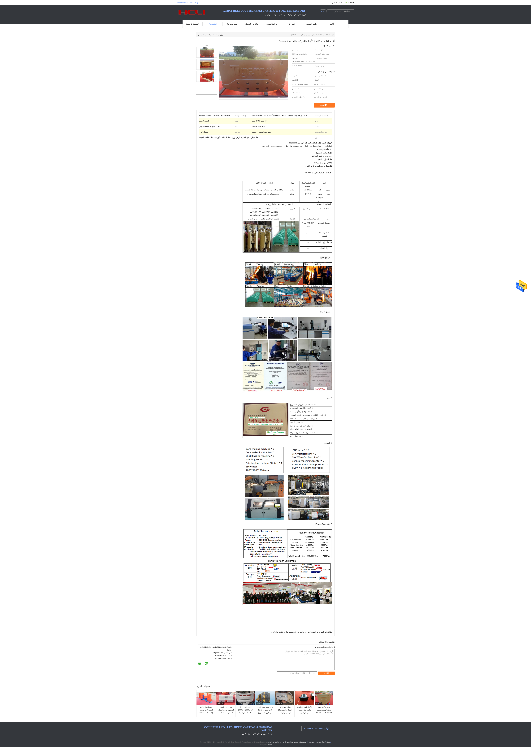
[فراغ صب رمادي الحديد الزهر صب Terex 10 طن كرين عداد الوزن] (265, 698)
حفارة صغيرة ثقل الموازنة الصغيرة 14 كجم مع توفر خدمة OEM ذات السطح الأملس (284, 712)
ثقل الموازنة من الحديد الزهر (317, 632)
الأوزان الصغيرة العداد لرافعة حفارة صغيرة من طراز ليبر (304, 710)
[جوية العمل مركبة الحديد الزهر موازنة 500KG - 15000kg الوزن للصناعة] (206, 698)
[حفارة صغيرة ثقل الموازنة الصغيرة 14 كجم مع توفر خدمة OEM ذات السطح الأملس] (284, 698)
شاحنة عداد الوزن (277, 632)
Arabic (350, 3)
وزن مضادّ (219, 34)
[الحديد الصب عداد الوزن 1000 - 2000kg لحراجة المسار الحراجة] (245, 698)
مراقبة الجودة (272, 23)
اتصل (322, 105)
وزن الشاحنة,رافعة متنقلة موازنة (295, 632)
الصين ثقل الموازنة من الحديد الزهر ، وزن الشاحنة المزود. (286, 742)
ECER (270, 744)
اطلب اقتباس (337, 3)
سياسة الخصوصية (315, 742)
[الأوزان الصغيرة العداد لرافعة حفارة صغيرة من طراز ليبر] (304, 698)
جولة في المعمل (252, 23)
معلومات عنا (232, 23)
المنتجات (213, 23)
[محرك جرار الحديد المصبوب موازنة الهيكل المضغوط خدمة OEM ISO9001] (225, 698)
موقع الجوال (326, 742)
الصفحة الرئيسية (192, 23)
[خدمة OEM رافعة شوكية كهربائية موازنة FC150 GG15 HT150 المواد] (324, 698)
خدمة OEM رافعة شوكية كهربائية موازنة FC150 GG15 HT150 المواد (324, 711)
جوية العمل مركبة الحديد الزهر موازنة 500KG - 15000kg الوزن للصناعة (206, 711)
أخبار (332, 23)
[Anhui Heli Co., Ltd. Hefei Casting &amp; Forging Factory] (192, 12)
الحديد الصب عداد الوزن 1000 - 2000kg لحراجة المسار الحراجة (245, 710)
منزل (200, 34)
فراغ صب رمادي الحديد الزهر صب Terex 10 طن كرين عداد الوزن (265, 710)
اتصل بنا (292, 23)
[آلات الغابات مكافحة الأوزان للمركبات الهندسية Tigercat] (206, 52)
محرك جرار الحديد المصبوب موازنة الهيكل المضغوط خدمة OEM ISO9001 (226, 711)
